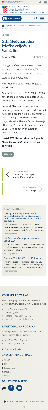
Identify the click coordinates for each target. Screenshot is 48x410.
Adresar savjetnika (12, 349)
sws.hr (24, 406)
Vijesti (8, 25)
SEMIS (7, 360)
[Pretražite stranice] (36, 18)
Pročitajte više (10, 233)
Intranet (7, 371)
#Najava (8, 154)
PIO (5, 364)
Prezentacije (9, 368)
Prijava (7, 375)
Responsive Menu (39, 2)
